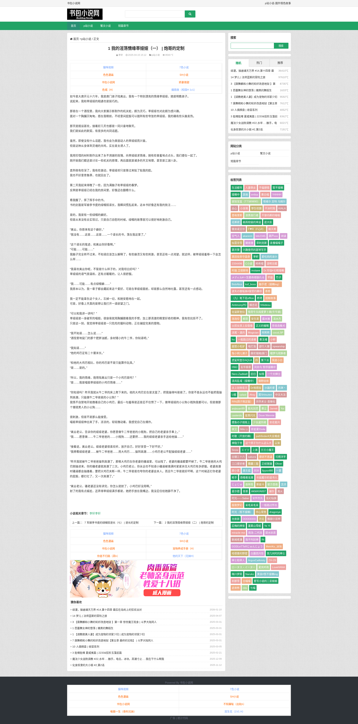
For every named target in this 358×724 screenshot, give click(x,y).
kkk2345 (261, 235)
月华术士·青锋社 (265, 401)
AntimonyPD (239, 304)
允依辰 (236, 518)
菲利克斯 (261, 242)
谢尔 (271, 491)
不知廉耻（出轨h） (234, 704)
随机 (238, 63)
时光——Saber (240, 498)
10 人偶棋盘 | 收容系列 (85, 646)
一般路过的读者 (247, 339)
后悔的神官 (238, 525)
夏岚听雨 (263, 567)
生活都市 (237, 187)
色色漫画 (108, 74)
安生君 (255, 318)
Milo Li (244, 429)
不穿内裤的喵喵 (271, 215)
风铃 (256, 470)
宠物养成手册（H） (184, 548)
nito (245, 587)
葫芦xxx (273, 235)
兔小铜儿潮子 (239, 353)
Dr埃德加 (256, 387)
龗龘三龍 (253, 463)
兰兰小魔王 (267, 449)
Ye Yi (267, 525)
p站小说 (88, 25)
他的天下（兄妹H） (184, 555)
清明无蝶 (272, 263)
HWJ (234, 367)
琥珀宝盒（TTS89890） (246, 201)
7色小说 (184, 67)
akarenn (247, 235)
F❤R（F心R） (256, 229)
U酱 (234, 394)
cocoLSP (278, 332)
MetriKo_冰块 (274, 546)
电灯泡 (252, 346)
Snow (235, 449)
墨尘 (264, 408)
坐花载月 (274, 422)
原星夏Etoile (258, 429)
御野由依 (263, 380)
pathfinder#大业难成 (268, 436)
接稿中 (236, 194)
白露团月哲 (257, 553)
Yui (282, 408)
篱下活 (265, 360)
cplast (242, 394)
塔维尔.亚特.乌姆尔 (274, 201)
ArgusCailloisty (256, 560)
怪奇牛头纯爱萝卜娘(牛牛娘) (264, 311)
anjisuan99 (238, 408)
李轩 (92, 513)
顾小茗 (236, 470)
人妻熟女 (250, 187)
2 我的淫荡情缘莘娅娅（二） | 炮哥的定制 (189, 522)
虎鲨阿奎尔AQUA (242, 360)
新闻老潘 (237, 539)
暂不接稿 (278, 187)
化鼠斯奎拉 (238, 311)
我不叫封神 (251, 539)
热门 (259, 62)
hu (233, 339)
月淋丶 (282, 387)
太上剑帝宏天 (239, 387)
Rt (263, 539)
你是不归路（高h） (108, 555)
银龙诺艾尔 (238, 229)
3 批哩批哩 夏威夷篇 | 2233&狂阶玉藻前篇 (97, 652)
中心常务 (261, 511)
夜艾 (234, 429)
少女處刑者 (259, 422)
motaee (255, 270)
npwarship (279, 346)
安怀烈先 (257, 498)
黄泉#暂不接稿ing (267, 574)
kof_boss (250, 284)
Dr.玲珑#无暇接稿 (273, 270)
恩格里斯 (237, 215)
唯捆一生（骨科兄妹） (123, 711)
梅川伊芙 (237, 574)
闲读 (283, 235)
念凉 (283, 484)
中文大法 (280, 394)
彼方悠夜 (272, 484)
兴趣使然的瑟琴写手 (254, 249)
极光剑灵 (253, 408)
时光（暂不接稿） (242, 511)
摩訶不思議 (265, 456)
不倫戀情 (264, 187)
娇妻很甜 (184, 82)
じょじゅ (237, 484)
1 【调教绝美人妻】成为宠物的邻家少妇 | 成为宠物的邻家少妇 (108, 634)
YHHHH (276, 194)
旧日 (253, 373)
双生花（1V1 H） (234, 711)
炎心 (234, 208)
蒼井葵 (236, 249)
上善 (255, 449)
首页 (73, 25)
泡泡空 (236, 318)
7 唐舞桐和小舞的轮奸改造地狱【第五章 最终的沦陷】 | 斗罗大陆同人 (112, 640)
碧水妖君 (270, 532)
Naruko (249, 574)
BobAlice (237, 284)
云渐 (277, 442)
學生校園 (256, 208)
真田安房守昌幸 (241, 256)
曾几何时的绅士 (276, 553)
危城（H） (108, 89)
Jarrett (273, 408)
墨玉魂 (263, 339)
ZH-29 (272, 560)
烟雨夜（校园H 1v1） (184, 89)
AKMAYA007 (258, 491)
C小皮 (248, 263)
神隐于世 (237, 442)
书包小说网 (108, 82)
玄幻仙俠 (271, 498)
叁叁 (267, 291)
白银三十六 (238, 456)
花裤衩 (236, 222)
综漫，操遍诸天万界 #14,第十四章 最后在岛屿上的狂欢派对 (107, 609)
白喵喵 (247, 580)
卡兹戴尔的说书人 (266, 477)
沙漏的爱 (269, 387)
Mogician (253, 332)
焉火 (280, 491)
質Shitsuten (265, 394)
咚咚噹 (259, 263)
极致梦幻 (237, 505)
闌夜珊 (249, 242)
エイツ (245, 449)
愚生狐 (247, 470)
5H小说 (184, 74)
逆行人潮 (264, 346)
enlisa (254, 194)
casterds (237, 415)
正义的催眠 (262, 325)
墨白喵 (265, 194)
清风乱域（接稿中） (243, 380)
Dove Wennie (266, 415)
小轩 (273, 339)
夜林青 (249, 484)
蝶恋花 (253, 304)
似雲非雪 (237, 242)
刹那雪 (236, 580)
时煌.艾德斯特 (240, 270)
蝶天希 (272, 229)
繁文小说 (105, 25)
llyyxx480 (267, 470)
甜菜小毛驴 (238, 346)
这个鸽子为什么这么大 (258, 442)
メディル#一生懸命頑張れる (248, 277)
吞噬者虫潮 (246, 477)
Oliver (278, 463)
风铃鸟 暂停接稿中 (265, 367)
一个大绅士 (273, 373)
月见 (261, 518)
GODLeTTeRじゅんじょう (247, 546)
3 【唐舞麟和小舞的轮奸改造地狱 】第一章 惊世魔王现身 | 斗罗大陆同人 (114, 621)
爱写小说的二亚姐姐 (265, 580)
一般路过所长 (269, 505)
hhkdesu (265, 304)
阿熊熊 (266, 332)
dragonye (275, 511)
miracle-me (238, 532)
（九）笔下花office (243, 298)
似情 (261, 373)
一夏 (278, 470)
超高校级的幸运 (252, 222)
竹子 (278, 277)
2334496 (237, 263)
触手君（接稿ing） (270, 284)
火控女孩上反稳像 (242, 325)
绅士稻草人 (238, 560)
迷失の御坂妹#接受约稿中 (247, 291)
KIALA (282, 208)
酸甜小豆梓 (273, 518)
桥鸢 (259, 298)
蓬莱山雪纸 (254, 525)
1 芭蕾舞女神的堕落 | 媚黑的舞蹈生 (92, 628)
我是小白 (277, 360)
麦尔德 (236, 491)
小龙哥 (244, 208)
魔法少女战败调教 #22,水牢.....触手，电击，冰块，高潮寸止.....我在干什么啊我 (118, 658)
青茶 (245, 491)
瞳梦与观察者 (278, 353)
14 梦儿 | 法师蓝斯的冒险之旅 (89, 615)
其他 (245, 194)
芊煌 (270, 277)
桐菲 (245, 318)
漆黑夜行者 (251, 215)
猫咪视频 (108, 67)
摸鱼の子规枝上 (241, 422)
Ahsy (252, 394)
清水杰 (277, 318)
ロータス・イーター (243, 567)
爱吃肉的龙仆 (269, 256)
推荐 (280, 62)
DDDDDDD (249, 518)
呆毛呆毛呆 (251, 505)
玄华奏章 (246, 367)
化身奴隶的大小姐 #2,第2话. (88, 665)
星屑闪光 (250, 415)
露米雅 (266, 318)
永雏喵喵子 (276, 242)
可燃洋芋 (280, 456)
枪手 (234, 477)
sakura (252, 456)
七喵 (252, 587)
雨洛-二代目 (255, 532)
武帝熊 (236, 587)
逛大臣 (268, 222)
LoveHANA (278, 567)
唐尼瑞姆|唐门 (259, 353)
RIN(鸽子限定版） (242, 401)
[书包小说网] (86, 14)
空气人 (236, 235)
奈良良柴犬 (278, 325)
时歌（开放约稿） (242, 436)
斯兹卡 (260, 484)
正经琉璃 (267, 463)
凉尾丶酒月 (238, 332)
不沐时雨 (270, 208)
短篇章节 (123, 25)
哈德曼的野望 (239, 553)
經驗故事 (270, 298)
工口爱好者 (238, 463)
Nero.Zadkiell (239, 373)
